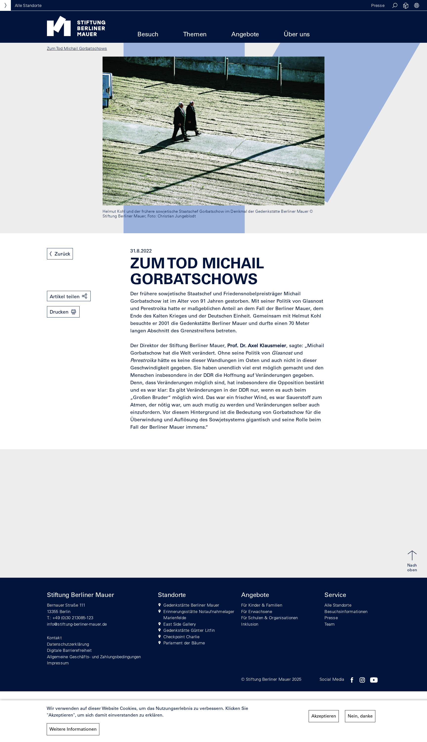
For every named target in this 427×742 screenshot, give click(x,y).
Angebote (245, 34)
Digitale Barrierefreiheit (69, 650)
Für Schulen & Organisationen (269, 617)
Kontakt (54, 637)
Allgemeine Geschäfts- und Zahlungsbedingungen (94, 656)
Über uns (297, 34)
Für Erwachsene (256, 611)
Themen (195, 34)
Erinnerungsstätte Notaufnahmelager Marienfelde (198, 614)
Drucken (59, 312)
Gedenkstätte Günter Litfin (189, 630)
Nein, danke (360, 716)
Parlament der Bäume (184, 642)
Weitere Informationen (73, 729)
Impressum (58, 662)
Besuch (147, 34)
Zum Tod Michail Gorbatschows (77, 48)
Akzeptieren (323, 716)
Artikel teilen (65, 296)
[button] (394, 5)
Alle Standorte (337, 605)
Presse (377, 5)
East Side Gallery (179, 624)
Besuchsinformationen (345, 611)
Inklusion (249, 624)
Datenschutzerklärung (68, 644)
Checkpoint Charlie (181, 636)
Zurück (62, 254)
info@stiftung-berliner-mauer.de (77, 624)
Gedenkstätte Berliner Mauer (191, 605)
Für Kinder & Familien (261, 605)
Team (329, 624)
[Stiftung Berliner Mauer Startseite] (76, 34)
